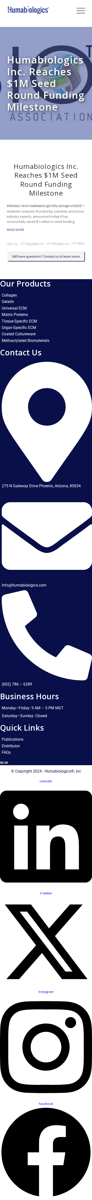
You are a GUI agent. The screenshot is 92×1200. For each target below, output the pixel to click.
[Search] (67, 10)
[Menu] (78, 10)
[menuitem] (67, 10)
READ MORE (15, 229)
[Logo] (38, 10)
